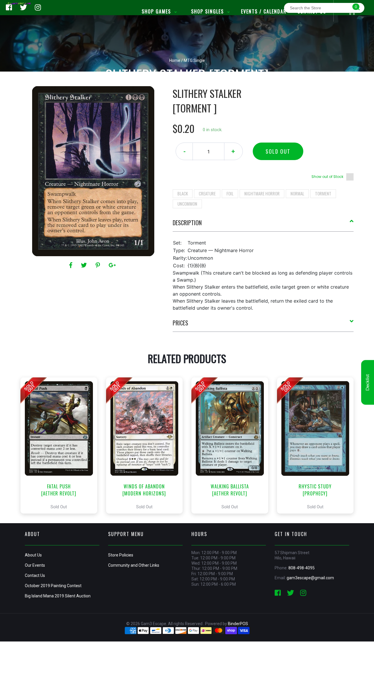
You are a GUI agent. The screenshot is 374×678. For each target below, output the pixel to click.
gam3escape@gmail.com (310, 577)
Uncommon (187, 203)
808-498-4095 (301, 568)
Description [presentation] (187, 222)
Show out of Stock (327, 176)
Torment (323, 193)
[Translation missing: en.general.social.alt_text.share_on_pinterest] (99, 265)
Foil (229, 193)
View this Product (61, 445)
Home (174, 60)
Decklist (367, 382)
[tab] (263, 225)
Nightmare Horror (262, 193)
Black (182, 193)
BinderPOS (238, 623)
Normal (297, 193)
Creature (207, 193)
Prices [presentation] (180, 322)
